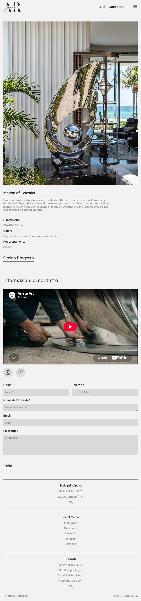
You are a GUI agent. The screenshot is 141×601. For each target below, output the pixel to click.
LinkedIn (70, 533)
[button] (119, 7)
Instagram (70, 523)
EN (100, 7)
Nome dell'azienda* (16, 400)
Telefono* (79, 385)
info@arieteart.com (70, 580)
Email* (7, 415)
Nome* (8, 385)
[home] (12, 7)
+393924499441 (73, 575)
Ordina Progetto (18, 258)
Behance (70, 544)
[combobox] (76, 392)
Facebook (70, 528)
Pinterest (70, 538)
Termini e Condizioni (16, 596)
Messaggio (10, 431)
